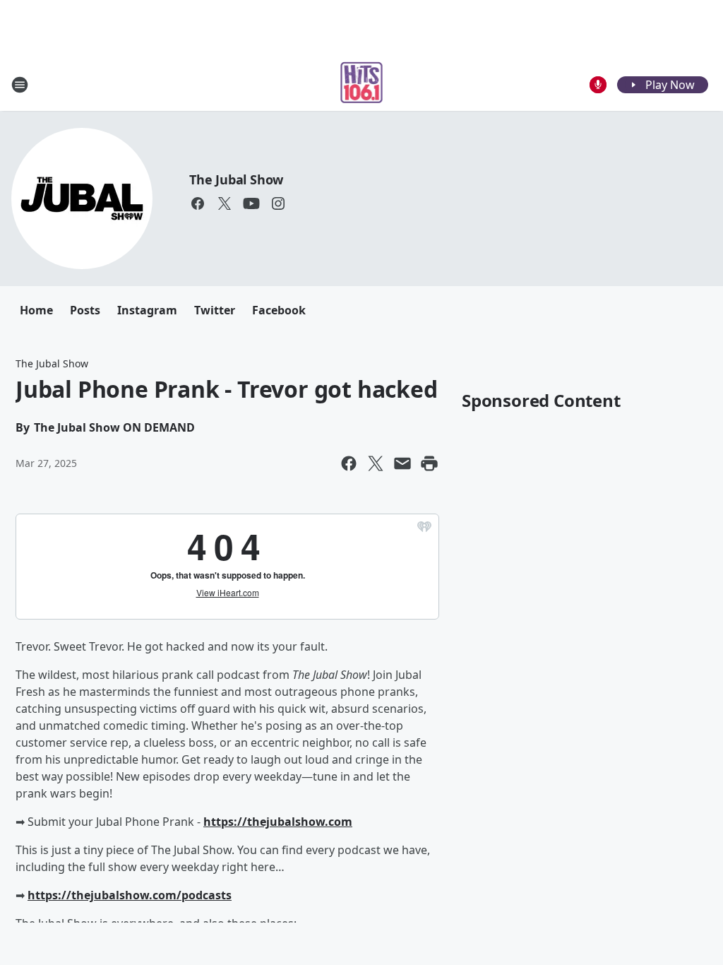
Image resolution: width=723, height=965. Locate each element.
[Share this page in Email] (402, 463)
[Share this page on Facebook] (349, 463)
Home (36, 310)
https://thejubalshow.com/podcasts (130, 895)
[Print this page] (429, 463)
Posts (85, 310)
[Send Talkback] (598, 84)
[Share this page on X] (376, 463)
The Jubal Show (236, 179)
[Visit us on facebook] (197, 203)
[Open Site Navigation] (19, 84)
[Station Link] (361, 84)
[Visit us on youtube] (251, 203)
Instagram (147, 310)
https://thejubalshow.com (277, 821)
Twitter (214, 310)
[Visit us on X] (224, 203)
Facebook (279, 310)
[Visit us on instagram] (278, 203)
